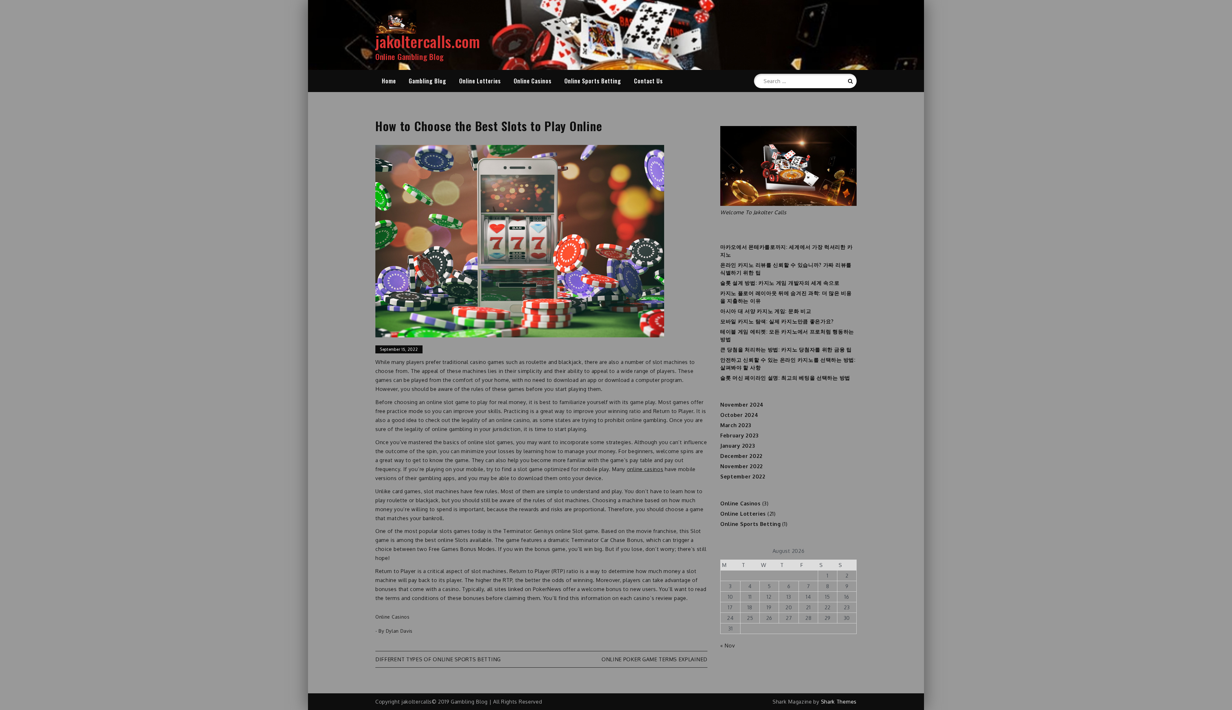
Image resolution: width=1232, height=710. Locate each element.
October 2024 (739, 415)
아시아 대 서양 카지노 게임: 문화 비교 (765, 311)
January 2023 (737, 446)
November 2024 (742, 404)
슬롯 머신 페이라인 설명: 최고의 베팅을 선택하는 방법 (785, 378)
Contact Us (648, 81)
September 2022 (743, 476)
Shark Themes (839, 701)
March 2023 (735, 425)
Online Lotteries (480, 81)
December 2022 (741, 456)
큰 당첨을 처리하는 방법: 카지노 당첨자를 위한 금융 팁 (786, 349)
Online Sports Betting (592, 81)
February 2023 (739, 435)
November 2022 (741, 466)
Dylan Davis (399, 631)
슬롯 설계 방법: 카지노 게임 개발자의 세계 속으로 (780, 283)
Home (389, 81)
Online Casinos (533, 81)
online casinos (645, 469)
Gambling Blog (427, 81)
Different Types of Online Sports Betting (438, 659)
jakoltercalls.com (427, 41)
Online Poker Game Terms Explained (654, 659)
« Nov (727, 645)
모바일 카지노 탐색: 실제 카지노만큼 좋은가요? (777, 321)
